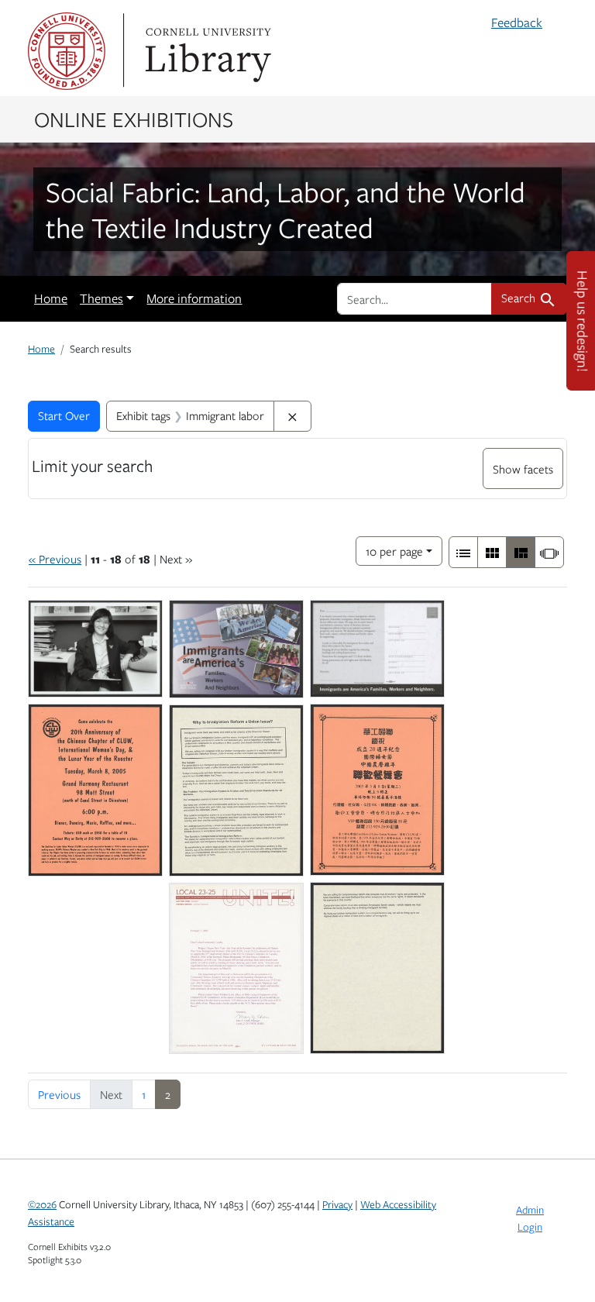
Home (50, 298)
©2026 (42, 1204)
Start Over (64, 415)
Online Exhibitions (133, 119)
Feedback (516, 22)
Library (206, 51)
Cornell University (66, 51)
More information (194, 298)
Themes (101, 298)
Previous (59, 1094)
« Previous (55, 559)
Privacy (337, 1204)
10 (394, 550)
